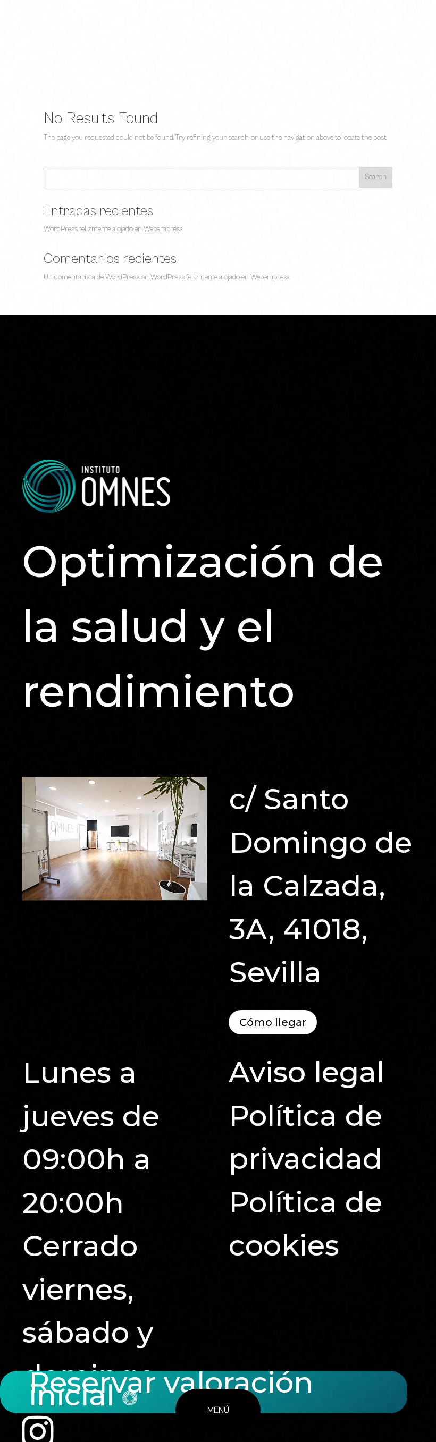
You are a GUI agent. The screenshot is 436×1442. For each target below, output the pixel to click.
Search (376, 177)
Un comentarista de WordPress (91, 277)
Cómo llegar (272, 1022)
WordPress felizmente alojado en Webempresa (113, 229)
